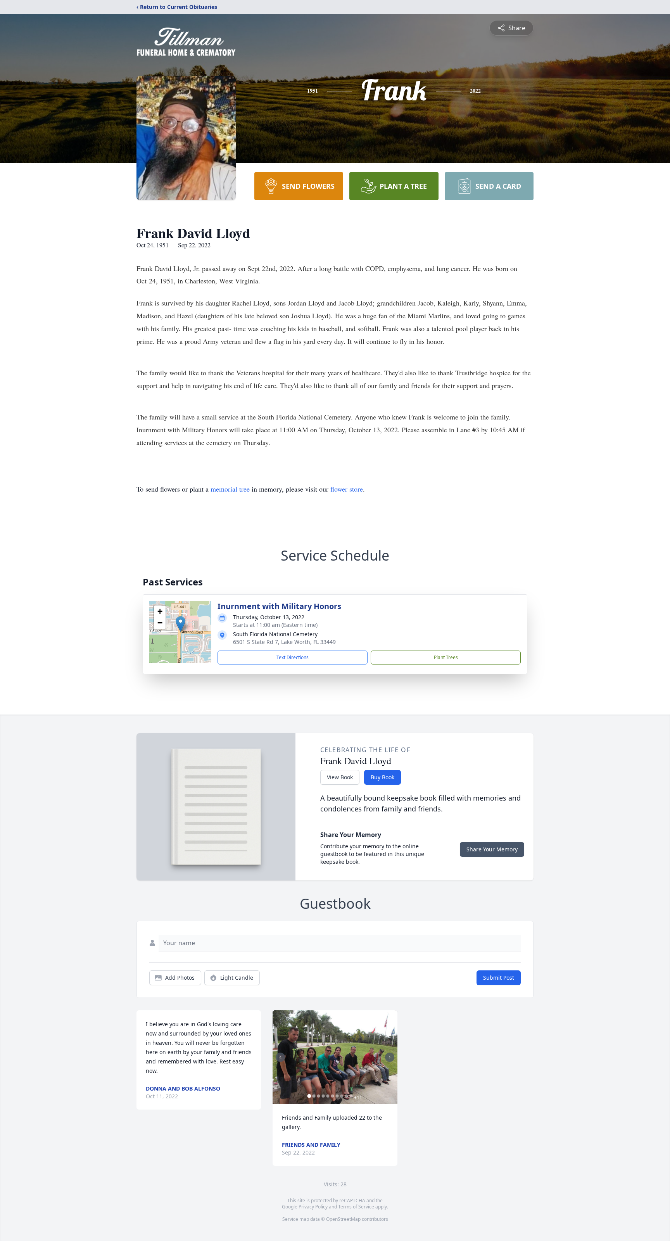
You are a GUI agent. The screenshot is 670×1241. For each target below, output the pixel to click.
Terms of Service (356, 1206)
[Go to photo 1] (309, 1096)
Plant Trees (446, 657)
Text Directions (292, 657)
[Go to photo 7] (336, 1096)
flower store (346, 489)
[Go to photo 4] (323, 1096)
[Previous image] (280, 1057)
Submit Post (498, 977)
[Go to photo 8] (341, 1096)
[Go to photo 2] (313, 1096)
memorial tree (230, 489)
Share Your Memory (492, 849)
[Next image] (389, 1057)
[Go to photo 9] (346, 1096)
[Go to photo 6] (332, 1096)
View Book (340, 777)
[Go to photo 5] (327, 1096)
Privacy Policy (313, 1206)
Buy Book (382, 777)
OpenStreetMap (343, 1219)
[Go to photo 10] (350, 1096)
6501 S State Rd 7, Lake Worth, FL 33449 (284, 642)
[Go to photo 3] (318, 1096)
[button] (180, 624)
